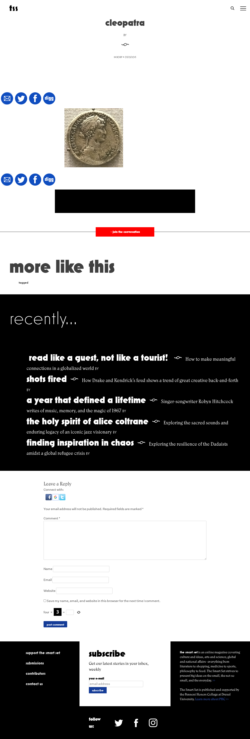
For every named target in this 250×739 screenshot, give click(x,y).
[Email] (7, 98)
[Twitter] (21, 98)
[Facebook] (35, 98)
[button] (49, 499)
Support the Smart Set (43, 652)
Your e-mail (96, 678)
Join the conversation (125, 232)
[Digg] (49, 98)
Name (48, 569)
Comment (52, 518)
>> (213, 680)
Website (49, 591)
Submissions (35, 663)
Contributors (36, 673)
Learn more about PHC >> (212, 699)
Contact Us (34, 683)
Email (48, 580)
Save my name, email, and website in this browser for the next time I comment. (103, 601)
